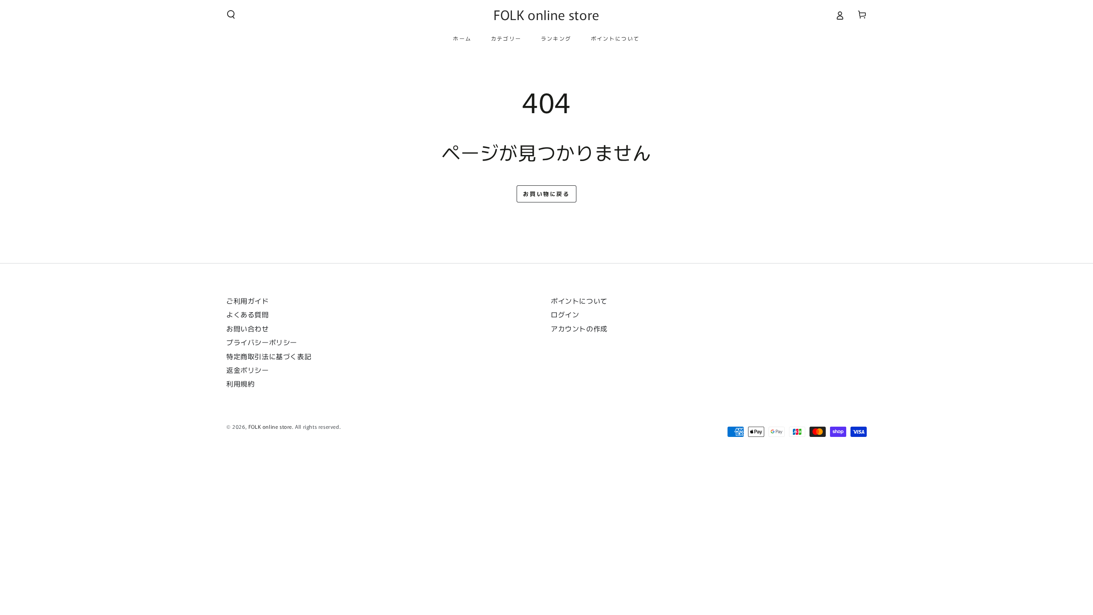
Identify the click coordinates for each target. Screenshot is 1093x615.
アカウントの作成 (579, 328)
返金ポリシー (247, 370)
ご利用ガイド (247, 301)
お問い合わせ (251, 328)
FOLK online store (270, 426)
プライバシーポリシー (261, 342)
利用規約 (240, 383)
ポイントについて (579, 301)
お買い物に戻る (546, 194)
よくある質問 (247, 314)
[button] (231, 14)
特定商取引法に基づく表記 (268, 356)
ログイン (565, 314)
